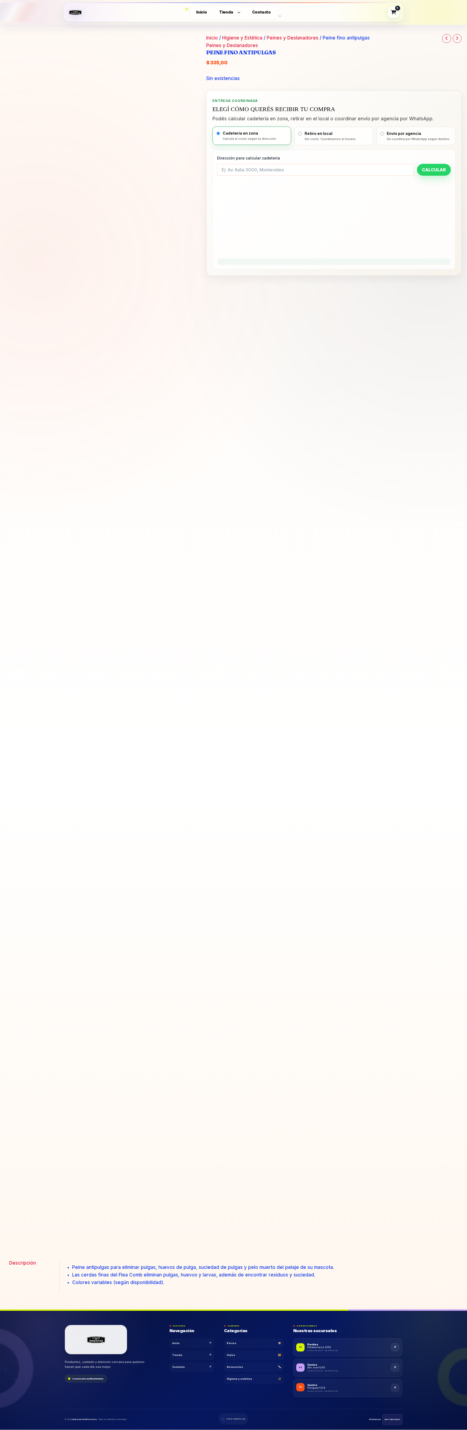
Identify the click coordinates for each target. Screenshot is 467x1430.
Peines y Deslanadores (292, 38)
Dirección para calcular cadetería (248, 158)
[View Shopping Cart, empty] (393, 12)
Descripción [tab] (22, 1262)
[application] (237, 12)
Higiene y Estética (242, 38)
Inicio (212, 38)
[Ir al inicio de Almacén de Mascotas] (96, 1339)
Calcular (434, 169)
